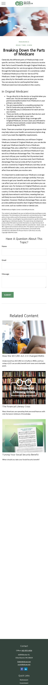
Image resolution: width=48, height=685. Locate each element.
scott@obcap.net (24, 664)
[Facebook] (21, 669)
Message (5, 274)
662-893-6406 (27, 650)
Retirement (24, 680)
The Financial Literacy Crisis (16, 406)
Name (4, 246)
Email (4, 260)
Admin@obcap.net (24, 662)
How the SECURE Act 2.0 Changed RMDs (23, 356)
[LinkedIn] (25, 669)
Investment (24, 683)
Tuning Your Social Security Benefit (20, 455)
